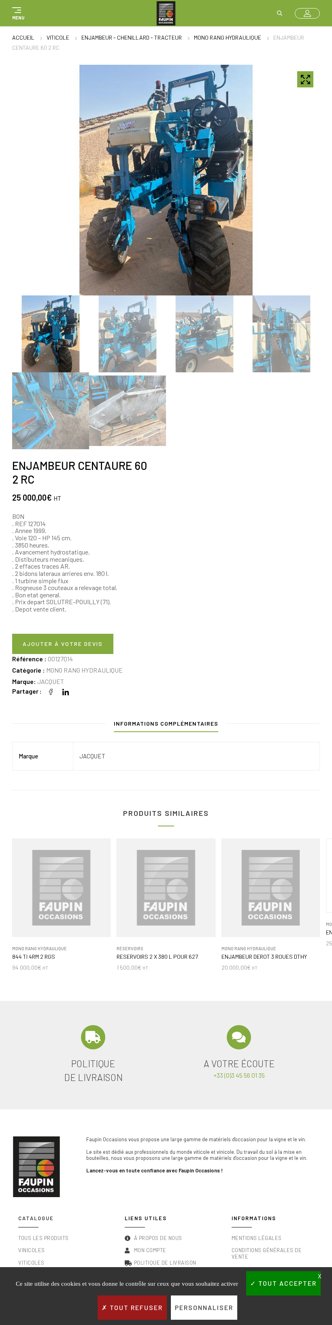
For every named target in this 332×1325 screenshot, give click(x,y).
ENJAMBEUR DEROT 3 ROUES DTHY (264, 956)
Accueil (23, 37)
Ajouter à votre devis (63, 643)
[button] (17, 13)
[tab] (166, 725)
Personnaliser (204, 1307)
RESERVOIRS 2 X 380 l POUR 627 (157, 956)
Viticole (58, 37)
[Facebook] (51, 691)
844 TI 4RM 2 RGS (33, 956)
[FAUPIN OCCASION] (166, 13)
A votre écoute (239, 1063)
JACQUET (50, 681)
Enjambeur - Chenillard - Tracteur (131, 37)
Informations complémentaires (166, 723)
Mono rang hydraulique (227, 37)
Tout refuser (135, 1307)
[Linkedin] (65, 691)
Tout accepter (286, 1283)
